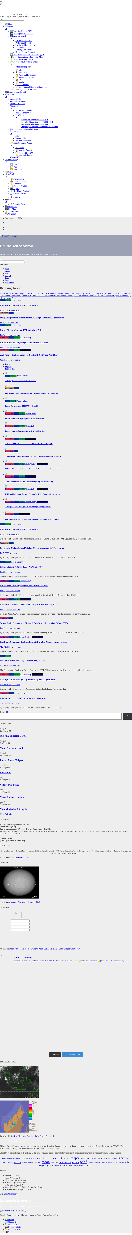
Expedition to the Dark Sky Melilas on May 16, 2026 (23, 661)
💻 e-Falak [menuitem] (9, 175)
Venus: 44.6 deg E (9, 784)
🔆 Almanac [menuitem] (15, 184)
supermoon (57, 1165)
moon (7, 271)
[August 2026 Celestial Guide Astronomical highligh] (66, 1017)
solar (127, 1162)
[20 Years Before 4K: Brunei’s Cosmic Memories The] (66, 1041)
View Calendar (6, 814)
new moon (9, 282)
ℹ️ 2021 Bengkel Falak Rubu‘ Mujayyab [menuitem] (27, 54)
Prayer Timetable (16, 857)
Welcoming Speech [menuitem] (23, 43)
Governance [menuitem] (15, 107)
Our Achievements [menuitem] (18, 101)
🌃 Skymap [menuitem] (15, 189)
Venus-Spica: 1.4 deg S (12, 797)
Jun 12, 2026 (5, 628)
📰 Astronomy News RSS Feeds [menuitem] (23, 89)
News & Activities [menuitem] (17, 103)
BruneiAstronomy (16, 245)
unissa (75, 1165)
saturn (110, 1162)
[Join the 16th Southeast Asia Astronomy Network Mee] (110, 1017)
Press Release (25, 350)
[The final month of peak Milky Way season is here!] (21, 1000)
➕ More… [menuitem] (15, 197)
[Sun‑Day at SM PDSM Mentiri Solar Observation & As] (21, 1022)
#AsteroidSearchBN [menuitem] (23, 40)
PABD (8, 300)
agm (4, 1158)
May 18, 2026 (5, 647)
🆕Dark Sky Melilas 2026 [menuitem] (21, 31)
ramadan (104, 1162)
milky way (37, 1162)
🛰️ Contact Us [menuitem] (11, 214)
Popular (8, 366)
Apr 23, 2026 (5, 684)
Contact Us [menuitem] (14, 157)
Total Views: (10, 1185)
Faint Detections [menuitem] (22, 47)
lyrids (127, 1158)
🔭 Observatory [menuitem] (11, 161)
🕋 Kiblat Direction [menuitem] (18, 181)
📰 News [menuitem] (9, 27)
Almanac (12, 902)
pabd (7, 269)
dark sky (66, 1158)
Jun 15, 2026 (5, 360)
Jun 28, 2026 (5, 335)
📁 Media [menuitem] (19, 82)
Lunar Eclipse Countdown (69, 949)
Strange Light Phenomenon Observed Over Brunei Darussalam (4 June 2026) (34, 623)
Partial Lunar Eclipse (11, 760)
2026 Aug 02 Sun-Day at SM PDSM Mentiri (19, 305)
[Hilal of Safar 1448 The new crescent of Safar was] (110, 1042)
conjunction (47, 1158)
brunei (7, 280)
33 (7, 712)
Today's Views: (11, 1178)
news (7, 273)
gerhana (94, 1158)
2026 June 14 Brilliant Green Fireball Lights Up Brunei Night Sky (29, 355)
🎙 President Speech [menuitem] (23, 67)
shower (115, 1162)
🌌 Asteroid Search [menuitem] (18, 37)
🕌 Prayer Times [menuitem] (17, 179)
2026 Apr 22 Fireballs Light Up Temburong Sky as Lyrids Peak (27, 679)
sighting (121, 1162)
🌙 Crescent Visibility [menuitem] (19, 186)
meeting (10, 1162)
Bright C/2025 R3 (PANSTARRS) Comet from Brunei (23, 698)
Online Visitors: (11, 1176)
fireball (87, 1158)
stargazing (43, 1165)
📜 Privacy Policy (12, 1229)
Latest (7, 364)
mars (4, 1162)
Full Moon (5, 772)
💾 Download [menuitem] (11, 206)
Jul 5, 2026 (4, 323)
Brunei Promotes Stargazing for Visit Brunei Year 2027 (24, 342)
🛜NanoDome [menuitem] (16, 169)
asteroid (9, 1158)
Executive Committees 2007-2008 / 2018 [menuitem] (37, 122)
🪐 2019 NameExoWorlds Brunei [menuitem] (24, 63)
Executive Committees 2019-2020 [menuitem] (34, 120)
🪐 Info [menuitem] (18, 70)
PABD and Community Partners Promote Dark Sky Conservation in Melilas (33, 642)
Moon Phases (14, 949)
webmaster (15, 310)
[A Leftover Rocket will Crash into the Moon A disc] (21, 1042)
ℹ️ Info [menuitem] (13, 164)
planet (97, 1162)
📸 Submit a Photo (13, 1227)
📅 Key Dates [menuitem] (21, 72)
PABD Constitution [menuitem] (23, 113)
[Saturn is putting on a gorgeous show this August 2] (110, 1000)
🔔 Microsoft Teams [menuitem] (23, 155)
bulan (32, 1158)
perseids (91, 1162)
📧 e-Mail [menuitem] (19, 148)
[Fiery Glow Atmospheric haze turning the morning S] (110, 974)
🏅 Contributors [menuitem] (22, 85)
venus (81, 1165)
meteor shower (27, 1162)
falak (82, 1158)
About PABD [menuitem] (16, 99)
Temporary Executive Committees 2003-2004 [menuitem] (39, 127)
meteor (17, 1162)
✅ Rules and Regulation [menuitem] (25, 75)
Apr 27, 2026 (5, 666)
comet (38, 1158)
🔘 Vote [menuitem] (18, 80)
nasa (52, 1162)
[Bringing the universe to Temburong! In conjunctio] (66, 997)
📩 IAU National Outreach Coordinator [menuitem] (31, 87)
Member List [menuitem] (20, 138)
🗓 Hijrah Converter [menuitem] (18, 194)
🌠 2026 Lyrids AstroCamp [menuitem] (21, 33)
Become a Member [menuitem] (23, 140)
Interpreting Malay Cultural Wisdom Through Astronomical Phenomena (32, 318)
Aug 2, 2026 (5, 310)
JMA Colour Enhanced (44, 1136)
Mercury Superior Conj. (13, 735)
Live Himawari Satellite (24, 1136)
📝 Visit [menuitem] (13, 167)
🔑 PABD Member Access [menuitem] (21, 144)
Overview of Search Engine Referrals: (21, 1187)
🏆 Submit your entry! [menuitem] (24, 77)
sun (51, 1165)
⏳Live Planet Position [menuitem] (19, 191)
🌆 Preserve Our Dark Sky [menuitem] (16, 92)
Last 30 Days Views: (14, 1182)
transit (70, 1165)
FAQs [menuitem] (17, 136)
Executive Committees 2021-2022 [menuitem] (24, 129)
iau (105, 1158)
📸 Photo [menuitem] (9, 200)
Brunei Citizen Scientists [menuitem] (25, 52)
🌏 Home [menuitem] (9, 24)
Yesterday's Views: (13, 1180)
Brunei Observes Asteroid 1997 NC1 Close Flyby (21, 330)
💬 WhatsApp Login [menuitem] (24, 152)
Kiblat (27, 857)
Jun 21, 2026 (5, 347)
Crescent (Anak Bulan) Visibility (43, 949)
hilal (100, 1158)
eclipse (8, 275)
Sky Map (21, 902)
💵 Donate (9, 1219)
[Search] (127, 716)
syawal (64, 1165)
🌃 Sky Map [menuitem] (10, 209)
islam (109, 1158)
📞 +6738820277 (12, 1224)
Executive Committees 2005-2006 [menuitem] (34, 124)
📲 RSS (8, 1232)
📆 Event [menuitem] (9, 172)
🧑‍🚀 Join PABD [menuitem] (11, 211)
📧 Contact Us (11, 1222)
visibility (89, 1165)
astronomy (17, 1158)
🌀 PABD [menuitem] (9, 95)
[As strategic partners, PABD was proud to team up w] (66, 976)
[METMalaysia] (19, 1132)
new (56, 1162)
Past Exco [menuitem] (19, 116)
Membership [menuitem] (15, 132)
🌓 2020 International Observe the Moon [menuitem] (27, 57)
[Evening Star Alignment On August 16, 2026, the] (21, 977)
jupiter (114, 1158)
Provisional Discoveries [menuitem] (25, 45)
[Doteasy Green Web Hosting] (13, 1211)
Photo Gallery (17, 300)
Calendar (25, 949)
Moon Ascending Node (12, 748)
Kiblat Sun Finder (34, 902)
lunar (7, 278)
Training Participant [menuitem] (23, 50)
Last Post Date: (11, 1189)
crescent (57, 1158)
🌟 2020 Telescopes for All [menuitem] (21, 59)
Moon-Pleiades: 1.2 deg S (13, 809)
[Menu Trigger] (1, 1)
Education (4, 313)
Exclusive (4, 337)
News (2, 300)
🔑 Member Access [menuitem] (23, 150)
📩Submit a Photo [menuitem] (17, 204)
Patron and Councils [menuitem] (23, 110)
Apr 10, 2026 (5, 703)
